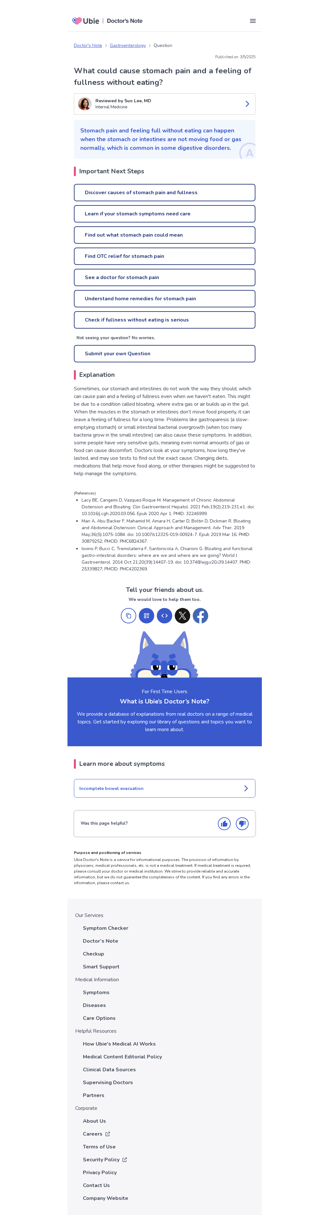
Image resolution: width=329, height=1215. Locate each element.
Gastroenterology (128, 45)
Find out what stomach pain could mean (134, 235)
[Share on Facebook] (200, 615)
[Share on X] (182, 615)
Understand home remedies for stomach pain (140, 298)
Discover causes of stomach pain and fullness (141, 192)
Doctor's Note (88, 45)
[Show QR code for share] (146, 615)
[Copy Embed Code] (164, 615)
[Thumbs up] (224, 823)
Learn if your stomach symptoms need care (138, 213)
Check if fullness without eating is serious (137, 319)
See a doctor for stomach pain (122, 277)
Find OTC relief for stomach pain (124, 256)
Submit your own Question (117, 353)
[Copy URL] (128, 615)
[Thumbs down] (242, 823)
